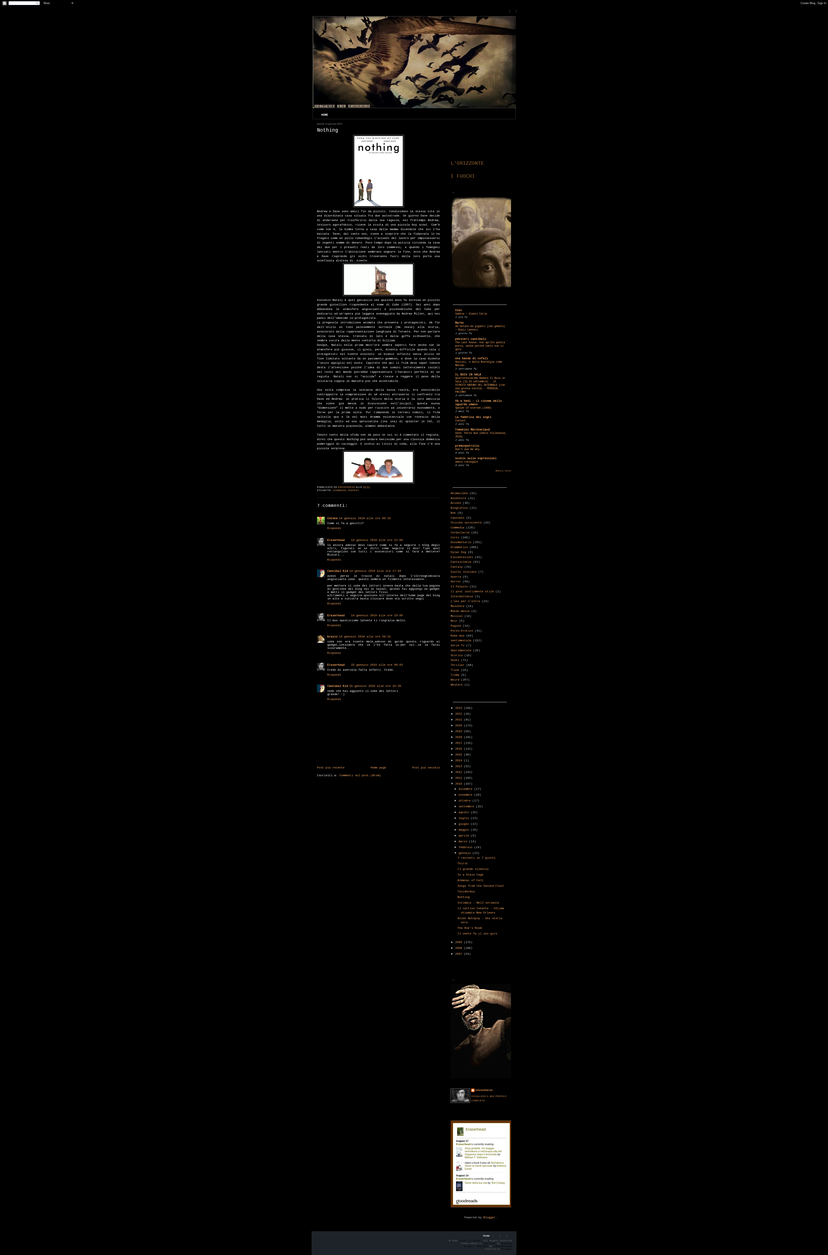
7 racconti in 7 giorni (477, 858)
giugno (465, 824)
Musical (457, 616)
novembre (466, 795)
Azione (456, 503)
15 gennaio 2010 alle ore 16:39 (375, 686)
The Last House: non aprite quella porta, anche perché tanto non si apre (480, 346)
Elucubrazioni (462, 557)
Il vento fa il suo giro (477, 933)
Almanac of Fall (470, 880)
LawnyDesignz (503, 1246)
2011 (459, 778)
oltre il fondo (469, 1240)
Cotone (332, 518)
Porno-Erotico (462, 630)
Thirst (463, 863)
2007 (459, 954)
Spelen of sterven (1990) (473, 407)
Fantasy (353, 490)
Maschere (457, 606)
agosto (465, 812)
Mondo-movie (460, 611)
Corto (455, 537)
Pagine (456, 626)
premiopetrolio (467, 445)
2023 (459, 708)
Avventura (458, 498)
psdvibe (507, 1243)
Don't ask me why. (468, 449)
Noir (454, 621)
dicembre (466, 789)
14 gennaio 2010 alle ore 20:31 (365, 636)
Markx (459, 322)
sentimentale (461, 640)
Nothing (464, 897)
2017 (459, 743)
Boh (453, 513)
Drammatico (459, 547)
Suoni (455, 660)
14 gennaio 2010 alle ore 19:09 (377, 615)
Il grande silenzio (473, 869)
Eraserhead (336, 540)
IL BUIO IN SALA (468, 374)
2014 (459, 760)
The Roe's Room (470, 928)
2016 (459, 749)
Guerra (456, 577)
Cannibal (457, 518)
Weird (455, 679)
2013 (459, 766)
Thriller (457, 665)
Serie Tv (457, 645)
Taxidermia (466, 891)
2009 (459, 942)
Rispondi (334, 528)
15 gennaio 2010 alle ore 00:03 (377, 665)
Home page (378, 767)
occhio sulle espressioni (476, 458)
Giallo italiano (464, 572)
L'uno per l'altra (465, 601)
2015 (459, 754)
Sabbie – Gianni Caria (471, 313)
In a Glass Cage (470, 874)
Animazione (459, 493)
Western (457, 684)
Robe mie (457, 635)
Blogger (489, 1217)
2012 (459, 772)
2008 (459, 948)
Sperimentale (461, 650)
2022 (459, 714)
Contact (460, 420)
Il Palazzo (459, 586)
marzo (464, 841)
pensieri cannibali (470, 339)
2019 (459, 731)
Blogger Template (476, 1246)
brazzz (332, 636)
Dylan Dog (458, 552)
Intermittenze (462, 596)
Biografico (459, 508)
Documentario (461, 542)
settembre (467, 806)
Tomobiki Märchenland (472, 429)
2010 (459, 784)
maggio (465, 829)
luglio (465, 818)
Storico (457, 655)
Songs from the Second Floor (481, 886)
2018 (459, 737)
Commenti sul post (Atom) (360, 775)
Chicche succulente (466, 522)
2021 (459, 719)
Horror (456, 581)
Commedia (339, 490)
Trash (455, 670)
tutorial (489, 1243)
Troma (455, 675)
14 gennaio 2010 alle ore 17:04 (375, 571)
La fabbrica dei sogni (473, 417)
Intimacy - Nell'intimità (478, 902)
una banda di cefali (471, 358)
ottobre (465, 800)
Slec (458, 310)
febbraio (466, 847)
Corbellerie (460, 532)
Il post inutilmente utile (472, 591)
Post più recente (331, 767)
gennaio (465, 853)
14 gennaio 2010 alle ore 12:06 (377, 540)
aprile (465, 835)
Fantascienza (461, 562)
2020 (459, 725)
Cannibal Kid (337, 571)
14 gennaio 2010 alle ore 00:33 (365, 518)
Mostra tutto (503, 471)
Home (324, 115)
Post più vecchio (426, 767)
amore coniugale (466, 461)
